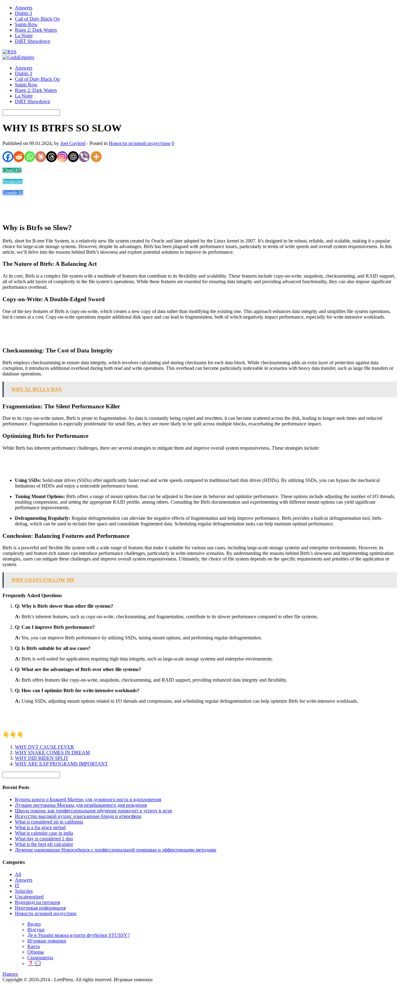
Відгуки (35, 929)
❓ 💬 (34, 963)
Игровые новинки (46, 940)
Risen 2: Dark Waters (36, 30)
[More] (96, 156)
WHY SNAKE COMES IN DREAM (52, 752)
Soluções (24, 891)
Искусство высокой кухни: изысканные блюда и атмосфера (78, 816)
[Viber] (84, 156)
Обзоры (35, 952)
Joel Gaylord (73, 143)
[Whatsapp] (29, 156)
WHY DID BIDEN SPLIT (41, 758)
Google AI (12, 192)
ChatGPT (11, 170)
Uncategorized (29, 896)
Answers (23, 7)
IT (17, 885)
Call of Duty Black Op (37, 18)
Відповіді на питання (37, 902)
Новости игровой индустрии (139, 143)
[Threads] (51, 156)
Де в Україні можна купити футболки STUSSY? (78, 935)
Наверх (10, 974)
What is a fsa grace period (40, 827)
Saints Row (26, 24)
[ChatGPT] (73, 156)
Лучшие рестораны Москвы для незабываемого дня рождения (81, 805)
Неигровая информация (40, 907)
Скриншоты (40, 957)
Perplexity (12, 181)
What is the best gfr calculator (44, 844)
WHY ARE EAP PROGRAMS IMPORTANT (61, 763)
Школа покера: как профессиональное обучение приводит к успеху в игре (93, 810)
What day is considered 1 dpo (44, 838)
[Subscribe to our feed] (9, 51)
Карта (33, 946)
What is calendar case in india (44, 833)
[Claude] (40, 156)
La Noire (24, 35)
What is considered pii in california (49, 821)
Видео (34, 924)
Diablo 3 (23, 13)
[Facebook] (7, 156)
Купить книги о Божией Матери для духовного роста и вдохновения (88, 799)
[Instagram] (62, 156)
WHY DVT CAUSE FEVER (44, 747)
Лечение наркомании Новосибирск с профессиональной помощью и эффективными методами (115, 849)
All (18, 874)
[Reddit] (18, 156)
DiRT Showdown (32, 41)
